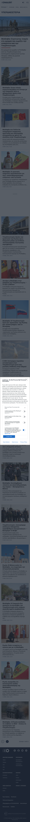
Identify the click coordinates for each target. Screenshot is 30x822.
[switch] (24, 411)
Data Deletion (6, 442)
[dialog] (15, 411)
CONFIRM (9, 436)
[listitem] (15, 408)
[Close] (27, 380)
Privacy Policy (23, 442)
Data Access (15, 442)
